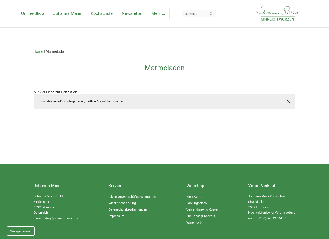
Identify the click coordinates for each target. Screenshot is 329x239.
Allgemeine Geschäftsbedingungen (133, 197)
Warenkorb (194, 222)
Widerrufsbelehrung (122, 203)
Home (38, 51)
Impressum (116, 216)
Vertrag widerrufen (20, 231)
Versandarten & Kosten (202, 209)
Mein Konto (194, 197)
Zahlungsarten (196, 203)
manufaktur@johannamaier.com (56, 218)
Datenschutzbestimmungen (128, 209)
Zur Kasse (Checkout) (201, 216)
